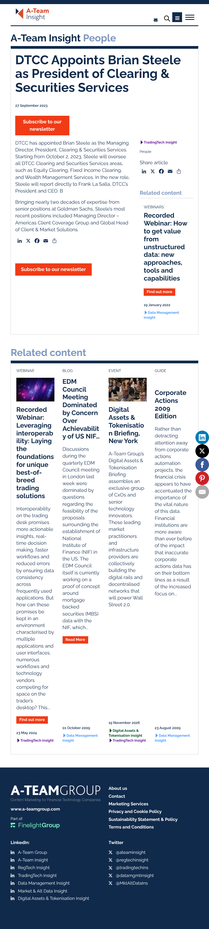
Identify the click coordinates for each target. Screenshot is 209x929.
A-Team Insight (33, 860)
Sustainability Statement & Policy (143, 819)
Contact (117, 796)
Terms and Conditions (131, 827)
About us (118, 788)
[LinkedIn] (202, 437)
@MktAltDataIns (132, 883)
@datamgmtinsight (135, 875)
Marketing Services (128, 803)
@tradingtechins (132, 867)
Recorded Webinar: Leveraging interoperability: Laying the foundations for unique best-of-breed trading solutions (35, 453)
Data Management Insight (161, 315)
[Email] (202, 492)
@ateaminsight (131, 852)
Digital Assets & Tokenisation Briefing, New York (126, 425)
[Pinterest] (202, 478)
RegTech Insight (34, 867)
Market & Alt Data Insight (42, 891)
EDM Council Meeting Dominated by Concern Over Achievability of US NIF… (81, 408)
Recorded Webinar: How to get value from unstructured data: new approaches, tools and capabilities (165, 246)
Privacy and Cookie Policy (135, 811)
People (145, 152)
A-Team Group (32, 852)
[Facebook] (202, 464)
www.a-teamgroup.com (35, 809)
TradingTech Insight (160, 143)
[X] (202, 451)
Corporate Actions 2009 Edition (170, 404)
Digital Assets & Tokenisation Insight (125, 733)
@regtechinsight (132, 860)
